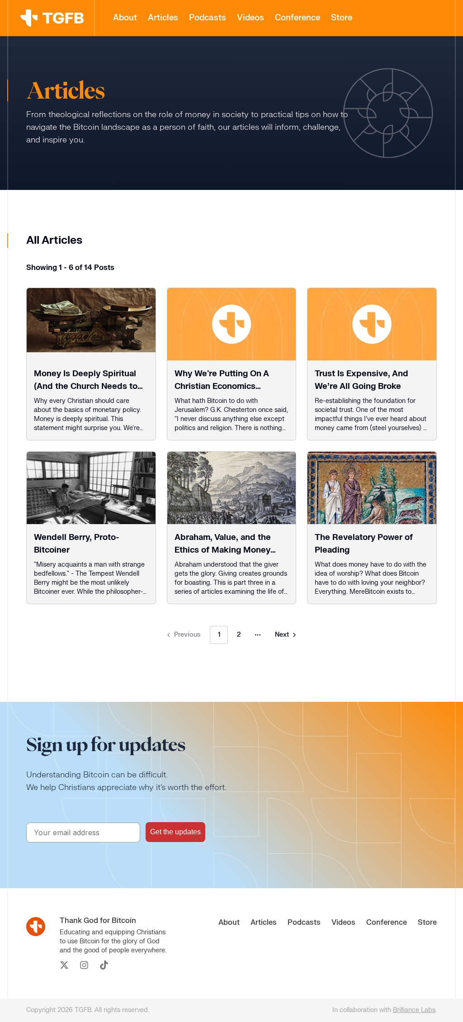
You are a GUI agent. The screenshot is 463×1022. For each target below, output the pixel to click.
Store (341, 18)
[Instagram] (84, 965)
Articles (163, 18)
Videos (250, 18)
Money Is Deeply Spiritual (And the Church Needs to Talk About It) (85, 386)
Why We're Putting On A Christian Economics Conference (222, 386)
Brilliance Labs (414, 1010)
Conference (297, 18)
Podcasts (207, 18)
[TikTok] (104, 965)
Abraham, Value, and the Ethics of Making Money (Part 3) (223, 550)
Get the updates (175, 832)
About (125, 18)
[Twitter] (64, 965)
